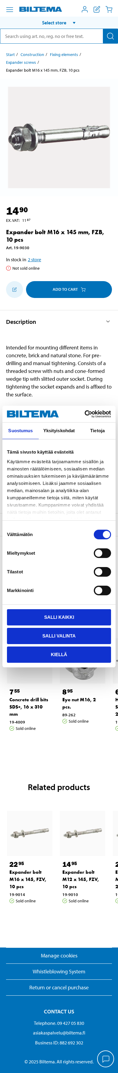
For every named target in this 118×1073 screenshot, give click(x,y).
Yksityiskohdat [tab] (59, 430)
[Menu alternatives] (9, 9)
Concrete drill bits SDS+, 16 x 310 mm (28, 706)
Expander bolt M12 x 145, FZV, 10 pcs (80, 879)
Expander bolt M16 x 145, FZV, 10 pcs (27, 879)
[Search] (110, 36)
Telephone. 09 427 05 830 (59, 1023)
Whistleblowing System (59, 971)
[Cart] (109, 9)
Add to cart (65, 289)
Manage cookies (59, 955)
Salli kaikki (59, 617)
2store (34, 259)
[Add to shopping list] (14, 289)
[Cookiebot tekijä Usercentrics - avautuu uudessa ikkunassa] (85, 414)
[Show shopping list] (97, 9)
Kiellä (59, 654)
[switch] (102, 553)
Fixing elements (64, 54)
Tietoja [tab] (97, 430)
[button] (59, 23)
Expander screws (21, 62)
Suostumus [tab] (20, 430)
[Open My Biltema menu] (85, 9)
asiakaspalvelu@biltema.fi (59, 1033)
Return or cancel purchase (59, 987)
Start (10, 54)
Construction (32, 54)
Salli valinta (59, 635)
